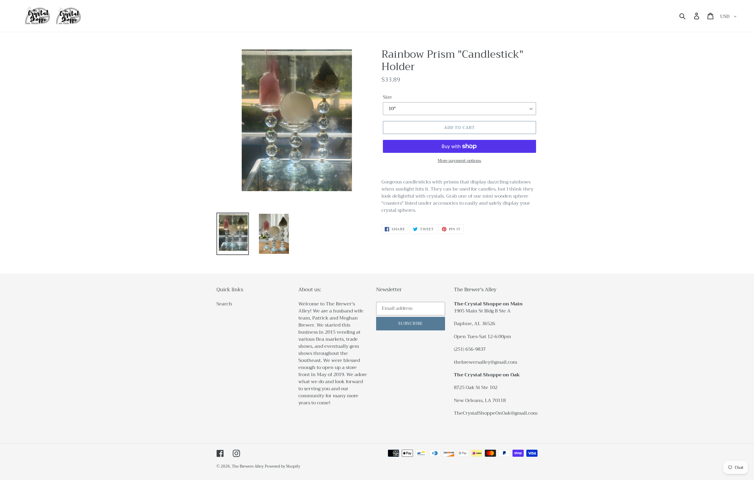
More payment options (459, 161)
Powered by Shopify (282, 466)
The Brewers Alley (248, 466)
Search (224, 304)
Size (387, 97)
